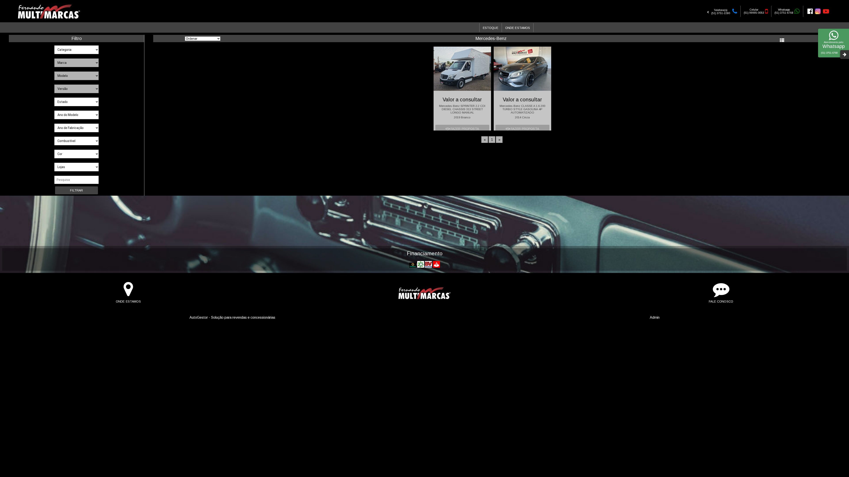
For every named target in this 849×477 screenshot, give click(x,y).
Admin (655, 317)
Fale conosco (721, 301)
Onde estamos (128, 301)
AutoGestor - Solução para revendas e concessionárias (232, 317)
